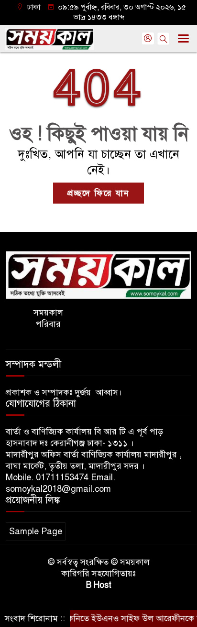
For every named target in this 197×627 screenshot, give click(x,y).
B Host (98, 585)
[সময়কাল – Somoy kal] (98, 274)
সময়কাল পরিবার (48, 318)
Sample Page (35, 531)
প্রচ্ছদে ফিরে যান (98, 193)
